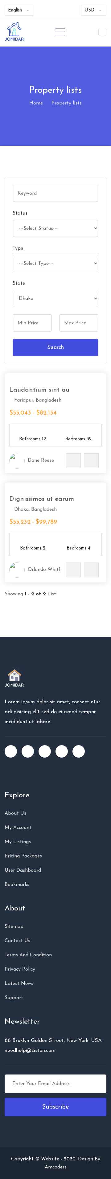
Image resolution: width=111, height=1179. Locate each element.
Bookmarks (17, 884)
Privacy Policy (20, 969)
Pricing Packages (23, 856)
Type (18, 248)
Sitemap (14, 926)
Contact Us (17, 940)
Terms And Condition (28, 955)
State (19, 283)
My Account (18, 827)
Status (20, 213)
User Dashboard (23, 870)
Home (36, 103)
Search (55, 347)
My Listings (18, 841)
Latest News (19, 983)
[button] (102, 32)
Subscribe (55, 1107)
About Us (15, 813)
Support (14, 997)
